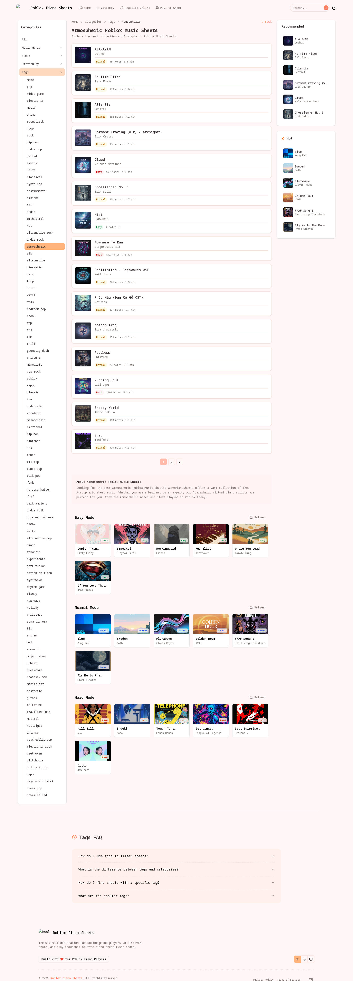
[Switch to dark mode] (334, 7)
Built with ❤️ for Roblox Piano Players (73, 959)
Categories (93, 21)
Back (268, 21)
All (24, 39)
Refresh (260, 517)
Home (74, 21)
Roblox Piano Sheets (66, 978)
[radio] (297, 959)
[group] (304, 959)
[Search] (326, 7)
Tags (111, 21)
